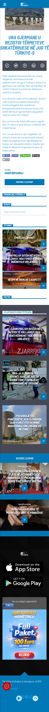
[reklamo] (24, 659)
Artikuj (7, 232)
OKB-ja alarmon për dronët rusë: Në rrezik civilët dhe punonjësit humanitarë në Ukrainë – (24, 378)
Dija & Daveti (19, 232)
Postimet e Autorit (24, 182)
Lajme (6, 250)
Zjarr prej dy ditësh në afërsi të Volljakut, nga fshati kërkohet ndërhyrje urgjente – (24, 258)
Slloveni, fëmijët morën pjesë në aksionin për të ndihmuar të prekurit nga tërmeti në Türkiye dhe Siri (24, 476)
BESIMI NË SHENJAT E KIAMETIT (24, 279)
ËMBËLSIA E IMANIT (24, 237)
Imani (30, 232)
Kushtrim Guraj (14, 173)
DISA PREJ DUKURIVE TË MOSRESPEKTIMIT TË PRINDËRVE (24, 510)
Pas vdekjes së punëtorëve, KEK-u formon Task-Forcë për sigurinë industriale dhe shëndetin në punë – (24, 422)
